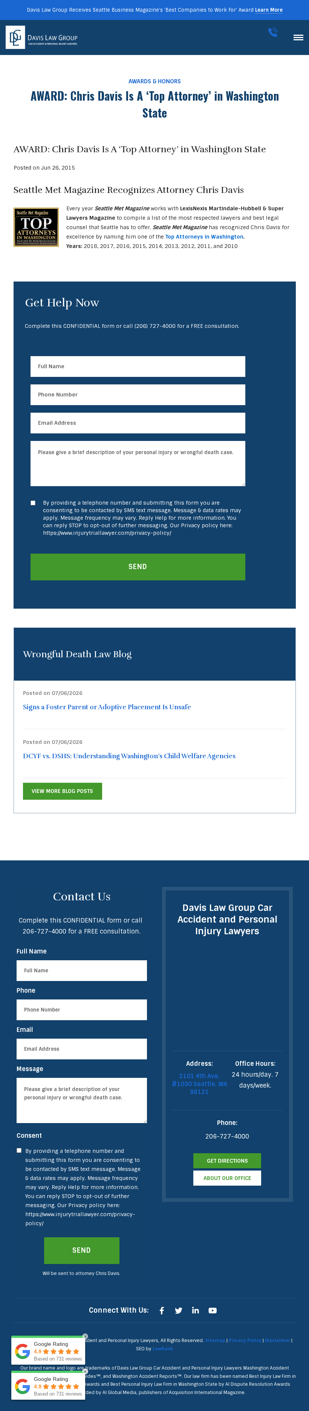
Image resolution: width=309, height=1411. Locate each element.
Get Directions (227, 1160)
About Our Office (227, 1178)
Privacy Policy (245, 1341)
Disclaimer (277, 1341)
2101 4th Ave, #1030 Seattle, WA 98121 (199, 1084)
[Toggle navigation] (298, 37)
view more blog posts (62, 791)
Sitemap (215, 1341)
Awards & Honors (154, 81)
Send (137, 566)
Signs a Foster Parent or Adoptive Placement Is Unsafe (107, 707)
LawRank (163, 1349)
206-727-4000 (274, 32)
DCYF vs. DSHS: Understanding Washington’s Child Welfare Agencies (129, 756)
